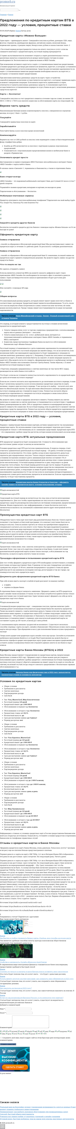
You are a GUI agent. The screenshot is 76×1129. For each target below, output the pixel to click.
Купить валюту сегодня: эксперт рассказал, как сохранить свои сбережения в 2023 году (37, 979)
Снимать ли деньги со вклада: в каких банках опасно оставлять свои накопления (34, 972)
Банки (18, 31)
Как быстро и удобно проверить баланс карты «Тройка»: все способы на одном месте (35, 938)
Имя (2, 1009)
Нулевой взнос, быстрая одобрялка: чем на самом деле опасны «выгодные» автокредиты (37, 1119)
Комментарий (6, 1027)
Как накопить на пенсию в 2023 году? (16, 988)
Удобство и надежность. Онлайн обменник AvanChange (23, 962)
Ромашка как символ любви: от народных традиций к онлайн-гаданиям (30, 1116)
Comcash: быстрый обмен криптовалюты (17, 1114)
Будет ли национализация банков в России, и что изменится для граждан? (31, 998)
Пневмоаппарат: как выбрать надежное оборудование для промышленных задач (34, 1112)
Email (3, 1013)
